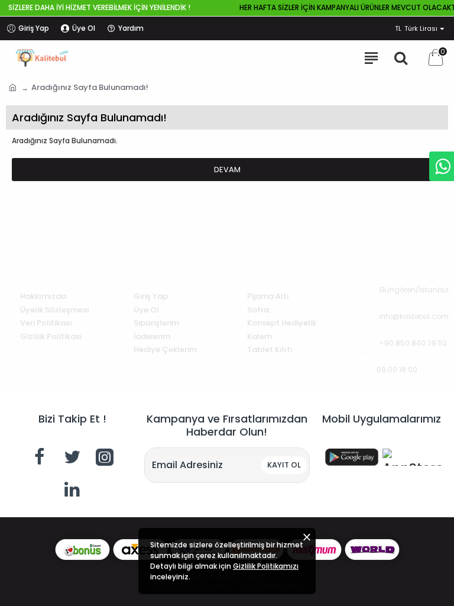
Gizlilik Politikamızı (266, 566)
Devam (227, 169)
